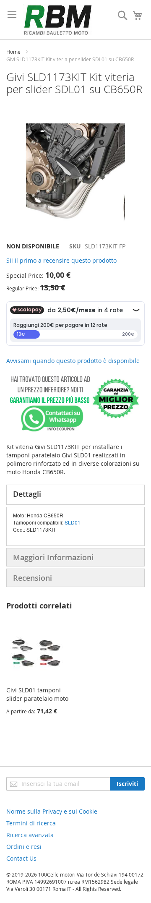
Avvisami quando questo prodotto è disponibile (73, 361)
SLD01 (73, 522)
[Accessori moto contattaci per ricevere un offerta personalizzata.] (72, 430)
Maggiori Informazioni (53, 557)
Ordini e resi (24, 847)
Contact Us (21, 858)
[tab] (75, 495)
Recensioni (32, 578)
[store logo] (57, 19)
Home (13, 51)
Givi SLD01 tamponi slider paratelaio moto (37, 694)
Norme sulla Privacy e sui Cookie (51, 811)
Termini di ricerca (31, 823)
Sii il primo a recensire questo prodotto (61, 260)
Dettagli (27, 494)
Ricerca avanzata (30, 835)
